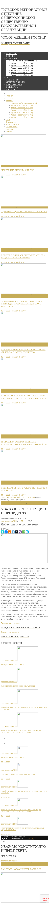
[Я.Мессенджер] (2, 531)
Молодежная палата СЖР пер (17, 170)
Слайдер (21, 207)
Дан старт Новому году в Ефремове (21, 869)
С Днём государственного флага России (24, 211)
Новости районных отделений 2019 (20, 864)
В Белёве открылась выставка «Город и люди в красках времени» (23, 256)
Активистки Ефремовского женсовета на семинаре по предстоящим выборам (23, 397)
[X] (16, 531)
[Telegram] (13, 531)
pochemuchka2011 (18, 175)
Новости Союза (8, 166)
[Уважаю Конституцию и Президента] (24, 562)
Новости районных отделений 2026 (20, 250)
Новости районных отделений (16, 249)
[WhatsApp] (23, 531)
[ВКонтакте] (6, 531)
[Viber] (20, 531)
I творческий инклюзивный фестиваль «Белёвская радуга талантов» (23, 351)
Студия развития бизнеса (17, 839)
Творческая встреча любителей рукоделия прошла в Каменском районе (24, 443)
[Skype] (27, 531)
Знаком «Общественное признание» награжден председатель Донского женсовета (21, 303)
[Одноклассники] (9, 531)
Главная (4, 497)
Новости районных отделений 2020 (20, 503)
